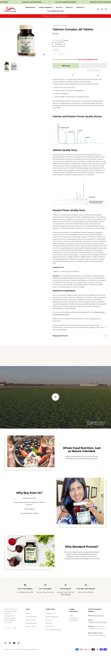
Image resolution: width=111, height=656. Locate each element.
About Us (69, 7)
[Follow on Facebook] (5, 643)
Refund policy (31, 620)
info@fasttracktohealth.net (97, 622)
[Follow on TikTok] (18, 643)
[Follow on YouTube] (14, 643)
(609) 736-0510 (66, 594)
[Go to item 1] (7, 66)
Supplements (30, 7)
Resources (80, 7)
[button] (93, 65)
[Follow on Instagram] (10, 643)
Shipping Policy (31, 623)
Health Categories (45, 7)
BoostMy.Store (33, 649)
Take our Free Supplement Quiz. (87, 59)
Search (28, 613)
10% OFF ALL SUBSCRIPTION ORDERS (66, 2)
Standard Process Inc (60, 25)
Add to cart (66, 66)
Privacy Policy (30, 626)
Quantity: (56, 50)
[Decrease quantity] (55, 54)
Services (59, 7)
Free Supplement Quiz (55, 11)
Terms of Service (31, 617)
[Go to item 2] (14, 67)
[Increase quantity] (62, 54)
